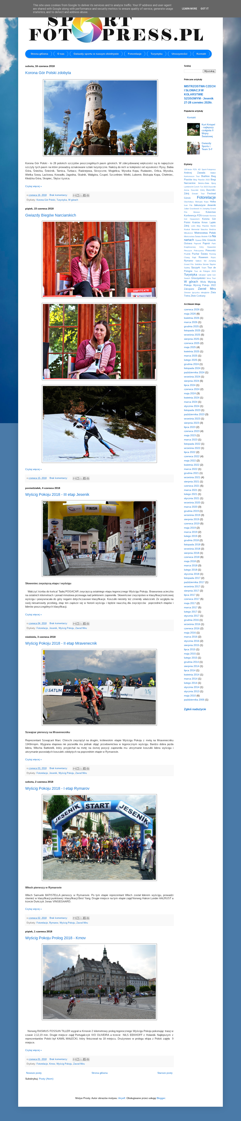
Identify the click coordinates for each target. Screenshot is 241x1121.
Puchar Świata (200, 254)
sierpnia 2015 (191, 645)
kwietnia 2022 (191, 464)
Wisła (203, 282)
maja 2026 (190, 313)
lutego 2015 (190, 657)
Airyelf (121, 1098)
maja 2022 (190, 460)
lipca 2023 (189, 427)
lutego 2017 (190, 611)
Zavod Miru (81, 628)
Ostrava (188, 243)
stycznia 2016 (191, 640)
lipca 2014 (189, 670)
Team (203, 268)
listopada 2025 (192, 330)
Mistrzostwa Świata (192, 236)
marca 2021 (190, 490)
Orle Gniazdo (209, 240)
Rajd (194, 257)
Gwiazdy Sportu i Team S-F (207, 146)
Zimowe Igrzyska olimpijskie (196, 292)
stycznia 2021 (191, 498)
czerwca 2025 (192, 343)
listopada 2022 (192, 443)
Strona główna (39, 53)
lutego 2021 (190, 494)
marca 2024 (190, 401)
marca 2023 (190, 439)
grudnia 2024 (191, 364)
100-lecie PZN (190, 169)
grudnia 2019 (191, 511)
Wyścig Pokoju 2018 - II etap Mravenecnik (61, 643)
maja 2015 (190, 653)
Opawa (198, 240)
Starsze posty (165, 1072)
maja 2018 (190, 561)
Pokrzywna (199, 250)
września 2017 (192, 586)
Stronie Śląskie (209, 264)
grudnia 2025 (191, 326)
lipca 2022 (189, 452)
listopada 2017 (192, 578)
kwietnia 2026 (191, 317)
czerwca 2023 (192, 431)
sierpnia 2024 (191, 380)
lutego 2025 (190, 359)
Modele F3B (206, 236)
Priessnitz (211, 250)
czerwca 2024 (192, 389)
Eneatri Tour (198, 194)
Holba (213, 201)
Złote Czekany (198, 296)
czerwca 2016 (192, 628)
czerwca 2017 (192, 599)
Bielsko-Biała (203, 183)
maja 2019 (190, 527)
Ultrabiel (202, 275)
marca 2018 (190, 565)
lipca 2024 (189, 385)
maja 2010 (190, 695)
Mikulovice (188, 233)
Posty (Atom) (46, 1078)
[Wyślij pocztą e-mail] (74, 195)
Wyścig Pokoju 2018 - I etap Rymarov (57, 788)
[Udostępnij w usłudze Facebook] (84, 195)
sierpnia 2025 (191, 338)
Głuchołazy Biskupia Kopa (196, 202)
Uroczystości (179, 53)
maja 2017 (190, 603)
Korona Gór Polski (46, 200)
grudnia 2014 (191, 661)
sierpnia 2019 (191, 519)
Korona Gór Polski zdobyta (48, 73)
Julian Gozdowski (191, 209)
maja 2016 (190, 632)
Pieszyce (188, 250)
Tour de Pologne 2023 (205, 271)
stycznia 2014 (191, 687)
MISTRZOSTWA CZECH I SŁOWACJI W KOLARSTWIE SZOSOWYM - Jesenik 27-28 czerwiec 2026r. (200, 94)
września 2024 (192, 376)
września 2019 (192, 515)
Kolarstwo (211, 212)
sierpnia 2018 (191, 553)
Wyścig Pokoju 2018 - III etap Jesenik (57, 494)
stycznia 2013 (191, 691)
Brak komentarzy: (59, 195)
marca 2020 (190, 506)
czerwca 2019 (192, 523)
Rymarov (53, 923)
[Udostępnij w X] (81, 195)
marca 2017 (190, 607)
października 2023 (194, 414)
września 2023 (192, 418)
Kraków (196, 222)
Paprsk (206, 243)
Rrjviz (213, 257)
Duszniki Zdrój (197, 190)
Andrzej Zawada (194, 173)
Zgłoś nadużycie (195, 709)
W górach (73, 200)
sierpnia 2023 (191, 422)
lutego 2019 (190, 536)
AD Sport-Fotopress (207, 169)
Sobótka (198, 264)
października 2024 (194, 372)
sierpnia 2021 (191, 481)
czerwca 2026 (192, 309)
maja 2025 (190, 347)
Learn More (189, 8)
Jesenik (53, 628)
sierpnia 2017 (191, 590)
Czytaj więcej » (33, 186)
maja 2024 (190, 393)
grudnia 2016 (191, 620)
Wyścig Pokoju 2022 (204, 285)
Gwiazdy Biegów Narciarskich (50, 215)
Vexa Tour (211, 278)
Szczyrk (195, 267)
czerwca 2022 (192, 456)
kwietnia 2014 (191, 674)
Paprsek (197, 243)
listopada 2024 (192, 368)
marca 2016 (190, 636)
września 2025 (192, 334)
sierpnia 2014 (191, 666)
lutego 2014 (190, 682)
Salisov (198, 261)
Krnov (52, 1064)
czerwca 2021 (192, 485)
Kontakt (201, 53)
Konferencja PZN (193, 215)
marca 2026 (190, 322)
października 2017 (194, 582)
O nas (60, 53)
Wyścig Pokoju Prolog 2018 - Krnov (55, 938)
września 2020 (192, 502)
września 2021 (192, 477)
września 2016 (192, 624)
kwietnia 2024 (191, 397)
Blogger (161, 1098)
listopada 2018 (192, 544)
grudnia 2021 (191, 473)
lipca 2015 (189, 649)
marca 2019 (190, 532)
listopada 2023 (192, 410)
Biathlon (205, 176)
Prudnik (187, 254)
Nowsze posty (34, 1072)
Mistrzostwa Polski (205, 232)
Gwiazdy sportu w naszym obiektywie (96, 53)
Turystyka (156, 53)
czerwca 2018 (192, 557)
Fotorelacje (134, 53)
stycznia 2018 (191, 573)
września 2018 (192, 548)
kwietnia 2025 (191, 351)
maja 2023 (190, 435)
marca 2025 (190, 355)
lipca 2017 (189, 594)
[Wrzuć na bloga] (78, 195)
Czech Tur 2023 (201, 187)
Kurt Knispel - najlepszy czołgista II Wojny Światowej (208, 130)
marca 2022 (190, 469)
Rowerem (203, 257)
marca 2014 (190, 678)
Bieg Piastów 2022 (201, 180)
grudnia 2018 (191, 540)
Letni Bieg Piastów (200, 226)
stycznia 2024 (191, 406)
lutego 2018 (190, 569)
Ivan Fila (188, 205)
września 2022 (192, 448)
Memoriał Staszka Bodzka (203, 229)
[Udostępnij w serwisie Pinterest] (88, 195)
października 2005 (194, 699)
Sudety (187, 268)
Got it (205, 8)
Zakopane (189, 289)
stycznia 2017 (191, 615)
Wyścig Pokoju (66, 628)
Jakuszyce (200, 205)
